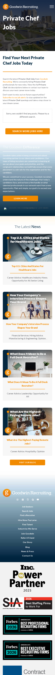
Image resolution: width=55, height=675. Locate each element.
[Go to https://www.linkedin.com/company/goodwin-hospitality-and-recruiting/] (22, 499)
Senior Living (37, 280)
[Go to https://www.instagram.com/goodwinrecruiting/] (17, 499)
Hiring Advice (36, 335)
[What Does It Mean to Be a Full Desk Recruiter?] (27, 363)
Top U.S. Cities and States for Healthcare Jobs (28, 268)
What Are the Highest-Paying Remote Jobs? (27, 442)
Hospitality (30, 451)
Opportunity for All (21, 280)
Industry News (40, 277)
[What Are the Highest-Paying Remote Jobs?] (27, 421)
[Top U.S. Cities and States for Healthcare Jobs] (27, 247)
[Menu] (52, 6)
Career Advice (14, 277)
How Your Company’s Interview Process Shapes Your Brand (27, 326)
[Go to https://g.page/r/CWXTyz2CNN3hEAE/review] (33, 499)
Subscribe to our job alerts (14, 97)
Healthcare (27, 277)
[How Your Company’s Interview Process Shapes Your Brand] (27, 305)
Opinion (42, 338)
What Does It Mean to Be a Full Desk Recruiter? (28, 384)
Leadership (26, 393)
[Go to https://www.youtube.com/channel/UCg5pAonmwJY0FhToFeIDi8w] (38, 499)
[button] (20, 198)
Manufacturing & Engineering (23, 338)
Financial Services (20, 335)
